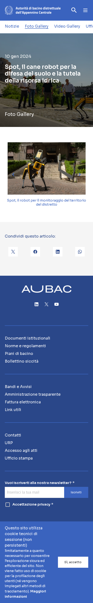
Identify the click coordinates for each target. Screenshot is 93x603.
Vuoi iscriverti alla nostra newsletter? (38, 483)
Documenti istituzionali (27, 338)
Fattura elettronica (23, 402)
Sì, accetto (73, 562)
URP (9, 442)
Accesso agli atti (21, 450)
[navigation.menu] (85, 10)
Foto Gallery (36, 26)
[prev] (13, 174)
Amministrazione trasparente (33, 394)
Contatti (13, 435)
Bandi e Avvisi (18, 386)
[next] (79, 174)
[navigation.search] (74, 10)
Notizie (12, 26)
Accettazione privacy (31, 504)
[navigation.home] (33, 10)
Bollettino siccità (21, 361)
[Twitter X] (46, 304)
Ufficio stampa (19, 458)
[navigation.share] (13, 252)
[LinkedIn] (36, 304)
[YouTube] (56, 304)
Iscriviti (76, 492)
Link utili (13, 409)
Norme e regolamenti (25, 345)
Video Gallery (67, 26)
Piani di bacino (19, 353)
